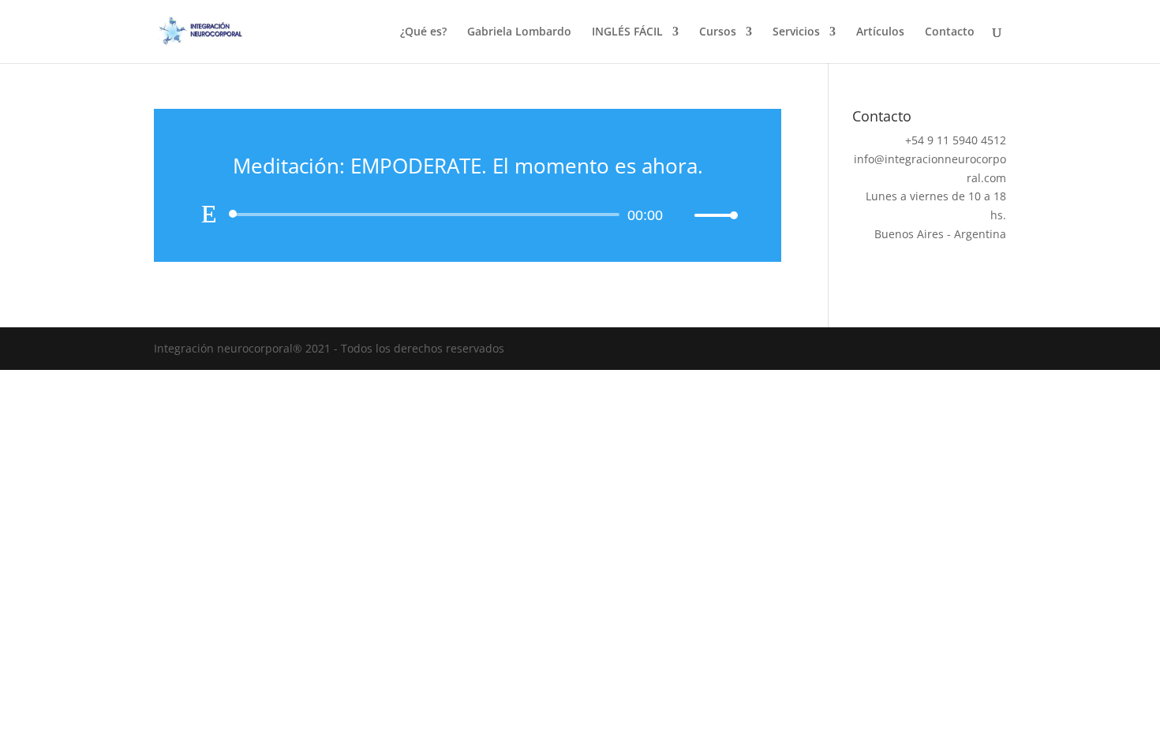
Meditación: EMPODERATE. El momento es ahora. (468, 165)
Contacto (950, 32)
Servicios (796, 32)
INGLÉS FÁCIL (627, 32)
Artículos (880, 32)
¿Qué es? (423, 32)
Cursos (717, 32)
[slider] (712, 214)
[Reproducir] (209, 213)
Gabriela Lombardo (519, 32)
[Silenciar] (681, 215)
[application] (467, 214)
